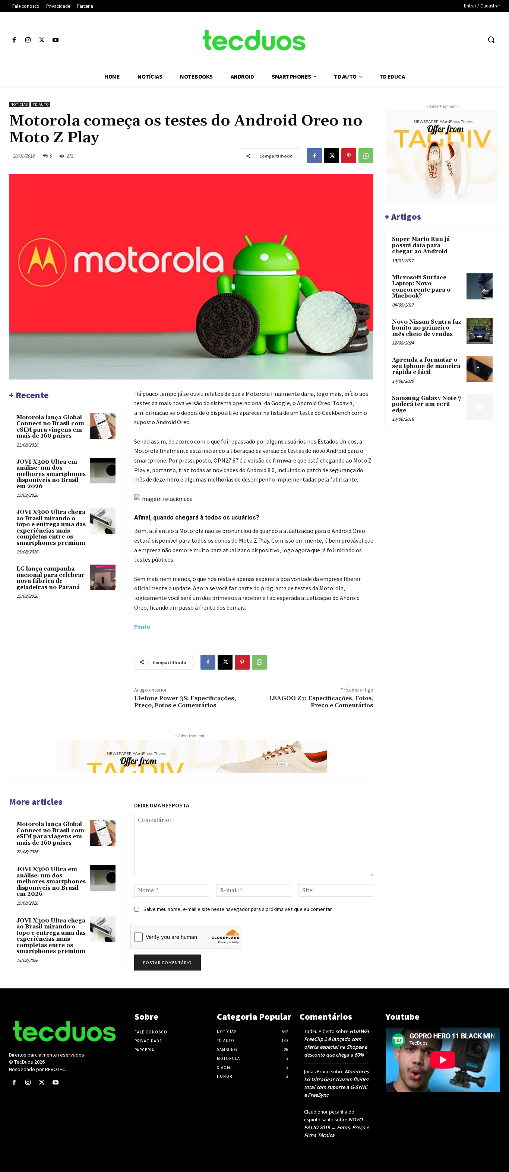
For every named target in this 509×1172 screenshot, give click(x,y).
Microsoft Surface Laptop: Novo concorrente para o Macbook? (421, 287)
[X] (42, 40)
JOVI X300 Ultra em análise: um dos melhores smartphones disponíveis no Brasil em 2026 (51, 474)
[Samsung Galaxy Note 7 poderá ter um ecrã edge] (480, 407)
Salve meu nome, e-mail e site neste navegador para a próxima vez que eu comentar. (238, 909)
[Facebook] (14, 40)
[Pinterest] (348, 155)
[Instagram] (28, 40)
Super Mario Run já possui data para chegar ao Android (421, 245)
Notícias (19, 104)
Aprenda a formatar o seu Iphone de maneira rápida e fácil (426, 366)
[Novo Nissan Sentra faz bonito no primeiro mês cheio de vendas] (480, 331)
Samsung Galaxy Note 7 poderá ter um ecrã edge (426, 404)
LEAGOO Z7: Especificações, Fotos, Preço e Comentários (321, 702)
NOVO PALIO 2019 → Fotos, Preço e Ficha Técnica (336, 1127)
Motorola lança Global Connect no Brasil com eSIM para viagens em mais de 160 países (50, 427)
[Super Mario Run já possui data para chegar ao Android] (480, 248)
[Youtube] (56, 40)
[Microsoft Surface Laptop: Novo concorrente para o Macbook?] (480, 286)
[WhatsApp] (365, 155)
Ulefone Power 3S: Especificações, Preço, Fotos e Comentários (185, 702)
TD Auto (41, 104)
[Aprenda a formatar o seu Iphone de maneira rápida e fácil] (480, 369)
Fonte (142, 626)
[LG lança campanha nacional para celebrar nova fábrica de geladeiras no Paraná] (103, 577)
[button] (491, 39)
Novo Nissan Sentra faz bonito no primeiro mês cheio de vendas (426, 328)
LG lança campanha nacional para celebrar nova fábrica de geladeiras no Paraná (50, 578)
